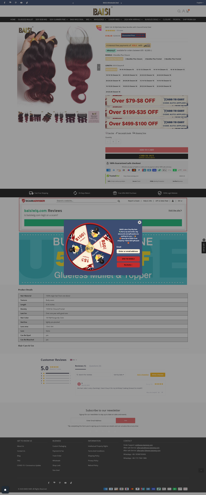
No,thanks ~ (128, 265)
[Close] (139, 222)
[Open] (5, 489)
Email (119, 247)
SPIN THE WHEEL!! (128, 259)
